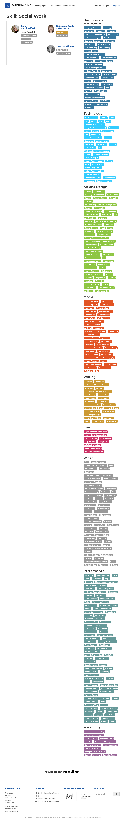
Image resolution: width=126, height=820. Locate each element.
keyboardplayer (90, 708)
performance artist (109, 708)
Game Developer (91, 158)
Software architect (92, 174)
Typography (99, 208)
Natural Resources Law (93, 452)
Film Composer (90, 599)
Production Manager (92, 364)
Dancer (87, 608)
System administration (93, 171)
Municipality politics (92, 542)
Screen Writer (90, 311)
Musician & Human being (94, 618)
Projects (8, 795)
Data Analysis (97, 164)
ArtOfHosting (100, 91)
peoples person (90, 51)
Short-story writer (92, 418)
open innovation (91, 78)
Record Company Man (93, 612)
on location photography (95, 331)
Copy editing (98, 421)
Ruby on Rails (89, 148)
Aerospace (88, 144)
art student (89, 234)
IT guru (109, 161)
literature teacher (92, 405)
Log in (106, 6)
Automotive (101, 144)
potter (103, 268)
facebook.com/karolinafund (48, 793)
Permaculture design (93, 211)
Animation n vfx (91, 354)
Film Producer (90, 368)
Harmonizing (112, 711)
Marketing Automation (93, 735)
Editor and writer (91, 411)
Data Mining (89, 44)
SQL (86, 121)
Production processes (93, 251)
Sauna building (90, 515)
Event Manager (100, 81)
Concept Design (106, 244)
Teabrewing (111, 488)
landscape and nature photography (99, 358)
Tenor (86, 682)
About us (8, 800)
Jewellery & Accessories (94, 195)
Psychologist (110, 495)
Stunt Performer (104, 648)
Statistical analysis (92, 38)
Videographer (104, 315)
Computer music (91, 688)
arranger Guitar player (93, 678)
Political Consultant (92, 522)
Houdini (104, 705)
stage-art (88, 595)
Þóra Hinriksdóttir (28, 27)
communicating (102, 344)
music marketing (110, 745)
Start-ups (110, 41)
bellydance (88, 575)
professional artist (92, 261)
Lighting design (90, 101)
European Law (105, 438)
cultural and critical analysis (96, 385)
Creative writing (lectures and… (97, 391)
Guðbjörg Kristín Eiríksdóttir (65, 27)
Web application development (97, 151)
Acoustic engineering (93, 655)
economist (106, 71)
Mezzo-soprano (90, 672)
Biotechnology (107, 131)
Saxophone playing (100, 602)
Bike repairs (105, 515)
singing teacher (90, 701)
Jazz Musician (89, 642)
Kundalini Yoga (90, 502)
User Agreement (11, 806)
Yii (100, 148)
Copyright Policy (11, 811)
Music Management (106, 589)
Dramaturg (89, 711)
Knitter (87, 198)
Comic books (112, 195)
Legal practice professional (95, 432)
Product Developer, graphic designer (99, 241)
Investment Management (94, 34)
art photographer (91, 334)
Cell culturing (90, 565)
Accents (100, 711)
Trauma (99, 498)
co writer (88, 344)
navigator (109, 498)
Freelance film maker (93, 348)
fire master (100, 615)
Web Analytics (102, 141)
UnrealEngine (109, 177)
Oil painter (88, 231)
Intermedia (89, 308)
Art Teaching (89, 264)
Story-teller (112, 421)
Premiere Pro (106, 354)
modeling (88, 281)
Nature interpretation (93, 488)
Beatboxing (89, 648)
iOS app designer (101, 154)
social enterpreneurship (94, 54)
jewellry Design (104, 234)
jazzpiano (88, 658)
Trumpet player (108, 718)
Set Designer (103, 351)
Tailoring (88, 201)
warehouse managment (94, 97)
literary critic (109, 405)
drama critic (89, 408)
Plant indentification (92, 485)
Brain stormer (109, 38)
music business (104, 44)
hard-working (90, 468)
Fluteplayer (102, 628)
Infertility (88, 498)
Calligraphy (106, 271)
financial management (93, 87)
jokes (115, 575)
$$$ (107, 87)
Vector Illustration (92, 258)
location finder (106, 305)
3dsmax (87, 191)
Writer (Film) (103, 318)
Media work (89, 318)
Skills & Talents (11, 798)
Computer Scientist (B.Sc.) (95, 128)
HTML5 (104, 118)
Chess (112, 561)
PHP (86, 134)
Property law (89, 442)
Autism (106, 545)
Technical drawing (91, 254)
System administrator (93, 161)
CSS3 (112, 118)
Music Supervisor (91, 675)
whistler (103, 632)
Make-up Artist (102, 291)
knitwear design (91, 215)
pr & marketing (90, 738)
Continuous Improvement (94, 68)
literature (88, 388)
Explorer (87, 552)
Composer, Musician (109, 688)
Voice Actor (105, 622)
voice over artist (107, 599)
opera (115, 698)
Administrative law (92, 445)
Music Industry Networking (106, 582)
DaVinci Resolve (105, 311)
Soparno (109, 678)
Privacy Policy (10, 809)
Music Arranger (109, 638)
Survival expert (101, 512)
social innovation (91, 58)
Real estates (113, 525)
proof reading (104, 408)
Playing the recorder (107, 642)
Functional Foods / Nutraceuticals (98, 475)
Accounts (88, 61)
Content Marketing (92, 748)
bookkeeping (106, 84)
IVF (113, 492)
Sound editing (111, 348)
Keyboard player (91, 721)
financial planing (91, 84)
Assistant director (92, 324)
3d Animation (89, 288)
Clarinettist (89, 589)
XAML (93, 121)
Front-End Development (94, 124)
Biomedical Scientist (92, 138)
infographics (100, 278)
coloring (112, 278)
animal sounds (90, 605)
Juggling (98, 715)
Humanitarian (102, 532)
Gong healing (89, 505)
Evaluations (113, 34)
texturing (99, 281)
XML (101, 121)
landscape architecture (106, 221)
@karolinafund (43, 796)
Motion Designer (91, 271)
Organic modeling (91, 284)
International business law (95, 435)
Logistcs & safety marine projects (98, 555)
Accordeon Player (105, 635)
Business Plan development (95, 104)
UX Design (88, 221)
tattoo (105, 284)
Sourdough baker (91, 518)
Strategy (107, 28)
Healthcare (89, 472)
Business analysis (91, 71)
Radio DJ (108, 655)
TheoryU (88, 91)
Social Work (99, 525)
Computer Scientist (92, 177)
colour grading (90, 228)
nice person (105, 468)
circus (87, 579)
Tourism (87, 558)
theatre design (90, 695)
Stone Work (106, 215)
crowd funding (90, 48)
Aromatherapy (90, 528)
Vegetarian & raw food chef (96, 535)
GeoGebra (95, 134)
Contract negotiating (93, 41)
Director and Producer (93, 321)
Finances (111, 31)
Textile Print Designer (93, 274)
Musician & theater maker (95, 625)
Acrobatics (109, 715)
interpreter (103, 398)
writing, (99, 388)
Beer (111, 465)
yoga (86, 462)
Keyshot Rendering (92, 248)
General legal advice (93, 448)
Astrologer (99, 558)
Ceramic (87, 208)
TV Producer (89, 351)
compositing (89, 315)
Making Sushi (104, 565)
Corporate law (90, 438)
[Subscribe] (116, 794)
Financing (101, 31)
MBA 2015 (104, 101)
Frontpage (9, 793)
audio (112, 721)
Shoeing (109, 274)
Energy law (103, 442)
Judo (115, 565)
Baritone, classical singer (94, 592)
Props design (102, 308)
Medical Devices (91, 131)
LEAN (86, 164)
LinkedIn (87, 742)
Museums (102, 538)
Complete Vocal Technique (95, 665)
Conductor (113, 592)
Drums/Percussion (91, 652)
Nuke (108, 121)
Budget (87, 81)
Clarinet (108, 668)
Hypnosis (88, 582)
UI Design (103, 218)
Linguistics (99, 381)
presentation (103, 401)
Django (113, 144)
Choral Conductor (91, 638)
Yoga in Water (105, 502)
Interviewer (108, 418)
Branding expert (110, 755)
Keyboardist (98, 682)
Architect (88, 291)
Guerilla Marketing (92, 755)
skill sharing (105, 48)
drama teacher (90, 622)
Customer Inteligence (93, 64)
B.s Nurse (105, 492)
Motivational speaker (109, 605)
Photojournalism (91, 301)
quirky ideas (89, 538)
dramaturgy (111, 612)
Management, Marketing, (94, 752)
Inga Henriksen (65, 46)
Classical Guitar (106, 691)
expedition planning (92, 482)
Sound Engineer (90, 305)
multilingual (89, 401)
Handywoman (103, 508)
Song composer (103, 575)
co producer (106, 341)
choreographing (91, 705)
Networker (89, 31)
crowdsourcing (109, 74)
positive (87, 525)
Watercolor (108, 261)
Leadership (88, 107)
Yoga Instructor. (98, 462)
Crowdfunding (107, 78)
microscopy (89, 181)
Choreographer (90, 691)
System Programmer (92, 168)
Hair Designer (104, 264)
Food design (108, 254)
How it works (10, 803)
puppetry (88, 615)
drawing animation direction (96, 238)
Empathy (88, 512)
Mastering (105, 672)
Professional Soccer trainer (95, 561)
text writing (89, 395)
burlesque (97, 579)
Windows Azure (90, 118)
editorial (88, 381)
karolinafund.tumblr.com (47, 798)
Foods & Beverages (92, 478)
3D (104, 258)
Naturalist (88, 532)
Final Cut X (113, 331)
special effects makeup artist (96, 338)
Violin (86, 602)
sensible (107, 522)
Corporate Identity (92, 745)
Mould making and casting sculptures (100, 205)
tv (97, 371)
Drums (104, 721)
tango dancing (90, 645)
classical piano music (102, 608)
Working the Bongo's (93, 668)
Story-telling (89, 398)
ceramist (113, 198)
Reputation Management (105, 742)
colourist (109, 224)
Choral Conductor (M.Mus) (95, 585)
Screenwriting (105, 368)
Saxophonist (89, 628)
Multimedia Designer (93, 224)
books (87, 421)
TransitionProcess (92, 94)
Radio (103, 701)
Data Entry (113, 128)
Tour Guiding (104, 505)
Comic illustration (106, 288)
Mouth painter (106, 228)
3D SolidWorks (90, 244)
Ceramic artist (90, 268)
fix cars (108, 138)
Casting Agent (111, 364)
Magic (106, 579)
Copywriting (103, 395)
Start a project (55, 6)
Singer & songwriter (109, 685)
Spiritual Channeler (92, 545)
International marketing (94, 732)
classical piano (102, 658)
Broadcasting (107, 301)
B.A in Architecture (104, 231)
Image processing (104, 181)
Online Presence (107, 738)
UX (116, 215)
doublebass (104, 645)
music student (90, 632)
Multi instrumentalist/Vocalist (97, 698)
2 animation (99, 191)
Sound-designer (91, 341)
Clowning (88, 715)
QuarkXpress (110, 211)
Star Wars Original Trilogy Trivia (97, 548)
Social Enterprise (109, 58)
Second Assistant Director (95, 361)
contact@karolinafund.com (48, 801)
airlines (107, 542)
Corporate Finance (92, 74)
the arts (88, 278)
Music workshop (91, 718)
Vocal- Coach (89, 662)
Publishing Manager (92, 415)
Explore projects (40, 6)
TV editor (88, 371)
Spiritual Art (89, 508)
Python (87, 154)
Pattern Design (100, 198)
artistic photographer (93, 328)
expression (100, 595)
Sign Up (116, 6)
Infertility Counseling (93, 495)
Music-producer (91, 685)
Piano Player (89, 635)
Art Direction (89, 218)
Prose (115, 408)
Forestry (103, 528)
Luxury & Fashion (110, 478)
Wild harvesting (91, 492)
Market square (69, 6)
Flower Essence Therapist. (95, 465)
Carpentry (88, 141)
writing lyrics (108, 411)
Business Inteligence (103, 61)
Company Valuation (92, 28)
